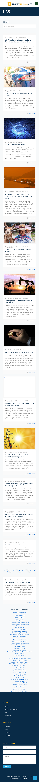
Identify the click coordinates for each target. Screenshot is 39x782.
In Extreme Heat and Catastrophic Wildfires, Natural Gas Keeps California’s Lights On (19, 196)
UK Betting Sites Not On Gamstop (19, 634)
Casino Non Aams (19, 614)
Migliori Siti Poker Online (19, 689)
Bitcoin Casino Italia (19, 676)
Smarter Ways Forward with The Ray (18, 582)
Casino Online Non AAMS (19, 683)
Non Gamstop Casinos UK (19, 633)
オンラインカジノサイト (19, 672)
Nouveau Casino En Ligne (20, 684)
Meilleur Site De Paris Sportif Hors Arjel (19, 664)
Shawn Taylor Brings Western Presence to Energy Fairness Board (19, 515)
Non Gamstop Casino (19, 620)
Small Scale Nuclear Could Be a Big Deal (19, 352)
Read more (31, 62)
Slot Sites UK (19, 619)
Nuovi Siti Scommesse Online (19, 679)
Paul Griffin (10, 37)
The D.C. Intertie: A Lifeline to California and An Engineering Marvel (18, 456)
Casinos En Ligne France (19, 674)
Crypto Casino (19, 657)
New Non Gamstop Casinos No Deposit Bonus (19, 652)
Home (6, 706)
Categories (7, 571)
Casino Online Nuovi (19, 615)
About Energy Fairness (11, 709)
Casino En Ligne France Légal (19, 691)
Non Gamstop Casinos (19, 612)
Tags (14, 571)
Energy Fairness (21, 776)
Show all (32, 571)
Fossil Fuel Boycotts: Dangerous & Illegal (19, 545)
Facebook (7, 726)
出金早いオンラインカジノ (19, 665)
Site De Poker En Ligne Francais (19, 662)
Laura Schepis (11, 580)
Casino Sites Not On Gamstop (19, 626)
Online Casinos (19, 627)
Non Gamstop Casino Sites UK (19, 631)
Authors (22, 571)
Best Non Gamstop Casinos (19, 629)
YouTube (7, 732)
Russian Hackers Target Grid (15, 145)
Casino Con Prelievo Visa (20, 660)
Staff (8, 90)
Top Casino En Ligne (19, 681)
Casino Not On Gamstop (19, 648)
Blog (6, 712)
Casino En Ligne (19, 667)
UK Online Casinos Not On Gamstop (19, 622)
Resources (8, 715)
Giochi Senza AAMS (19, 688)
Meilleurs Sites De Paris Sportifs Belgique (19, 658)
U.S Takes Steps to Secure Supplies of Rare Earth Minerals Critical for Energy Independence (18, 42)
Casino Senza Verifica (19, 670)
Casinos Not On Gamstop (19, 636)
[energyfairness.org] (19, 3)
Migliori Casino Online (20, 655)
